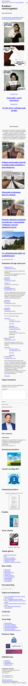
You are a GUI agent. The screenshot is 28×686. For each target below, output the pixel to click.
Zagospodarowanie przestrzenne (12, 630)
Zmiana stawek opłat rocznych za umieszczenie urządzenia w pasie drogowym (14, 164)
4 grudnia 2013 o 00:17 (9, 311)
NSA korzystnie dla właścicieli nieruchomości (12, 18)
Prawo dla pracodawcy (9, 624)
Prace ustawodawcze (9, 577)
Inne (16, 2)
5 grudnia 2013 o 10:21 (9, 339)
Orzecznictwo (7, 574)
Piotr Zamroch (5, 2)
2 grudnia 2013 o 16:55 (9, 303)
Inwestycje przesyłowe (9, 629)
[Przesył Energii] (6, 1)
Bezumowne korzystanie (10, 555)
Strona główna (8, 581)
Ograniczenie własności (10, 559)
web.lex (24, 682)
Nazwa (4, 401)
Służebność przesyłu (9, 560)
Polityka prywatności (7, 680)
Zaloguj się (7, 660)
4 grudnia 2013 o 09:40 (14, 321)
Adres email (5, 404)
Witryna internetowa (7, 407)
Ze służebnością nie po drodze (15, 599)
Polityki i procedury (9, 575)
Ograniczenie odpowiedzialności (10, 681)
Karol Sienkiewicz (8, 288)
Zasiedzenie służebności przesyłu (12, 562)
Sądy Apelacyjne (8, 578)
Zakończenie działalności (10, 626)
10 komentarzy (21, 2)
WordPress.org (8, 665)
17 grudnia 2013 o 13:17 (10, 358)
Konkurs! (19, 17)
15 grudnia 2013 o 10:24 (15, 350)
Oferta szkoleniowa (9, 572)
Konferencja (7, 571)
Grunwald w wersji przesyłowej (9, 17)
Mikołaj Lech (7, 267)
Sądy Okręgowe (8, 579)
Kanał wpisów (7, 662)
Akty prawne (7, 569)
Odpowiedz (7, 277)
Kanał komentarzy (8, 663)
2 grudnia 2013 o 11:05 (9, 290)
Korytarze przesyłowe (9, 558)
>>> (14, 445)
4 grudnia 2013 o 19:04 (14, 329)
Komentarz (5, 389)
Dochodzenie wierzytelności (11, 627)
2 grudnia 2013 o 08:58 (9, 268)
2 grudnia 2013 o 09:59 (9, 280)
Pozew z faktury (8, 623)
